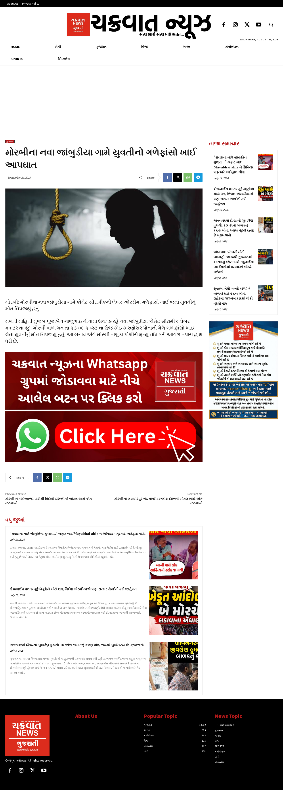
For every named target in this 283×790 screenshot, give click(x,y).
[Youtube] (258, 25)
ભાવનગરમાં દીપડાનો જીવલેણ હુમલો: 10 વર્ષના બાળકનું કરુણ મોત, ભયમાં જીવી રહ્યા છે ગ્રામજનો (77, 645)
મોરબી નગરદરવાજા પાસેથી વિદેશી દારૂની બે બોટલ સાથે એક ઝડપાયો (48, 501)
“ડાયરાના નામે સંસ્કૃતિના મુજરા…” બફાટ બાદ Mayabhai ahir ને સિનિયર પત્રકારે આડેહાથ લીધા (77, 534)
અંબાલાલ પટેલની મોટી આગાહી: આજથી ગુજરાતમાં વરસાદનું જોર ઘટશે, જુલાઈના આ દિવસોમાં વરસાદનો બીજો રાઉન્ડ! (234, 262)
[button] (271, 24)
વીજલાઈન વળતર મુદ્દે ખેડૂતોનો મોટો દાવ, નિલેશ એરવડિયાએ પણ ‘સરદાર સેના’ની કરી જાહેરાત (73, 589)
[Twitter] (247, 25)
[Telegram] (198, 177)
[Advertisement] (141, 107)
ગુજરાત (10, 141)
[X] (177, 177)
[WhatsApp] (188, 177)
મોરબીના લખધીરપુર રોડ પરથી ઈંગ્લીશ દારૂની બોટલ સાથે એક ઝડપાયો (158, 501)
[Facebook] (224, 25)
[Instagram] (235, 25)
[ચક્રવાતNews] (37, 735)
